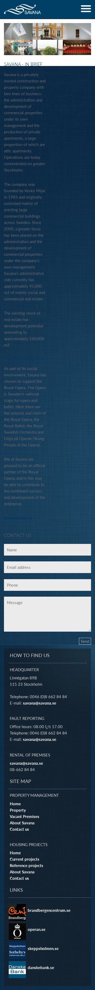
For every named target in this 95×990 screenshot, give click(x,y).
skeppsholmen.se (43, 948)
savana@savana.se (39, 703)
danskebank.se (41, 967)
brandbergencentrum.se (49, 910)
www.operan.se (18, 518)
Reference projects (26, 865)
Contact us (19, 829)
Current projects (24, 859)
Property (18, 810)
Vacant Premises (24, 816)
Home (15, 804)
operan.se (36, 929)
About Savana (22, 823)
